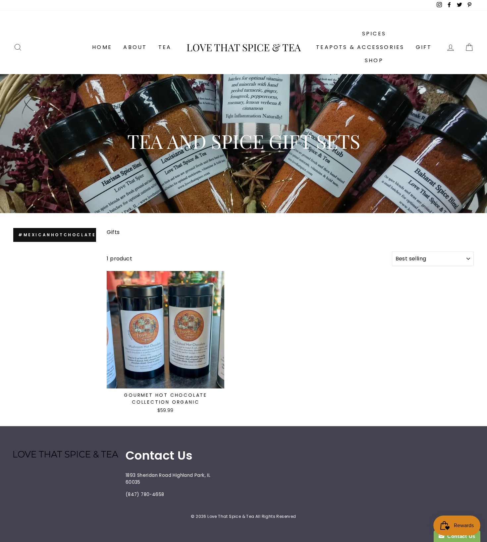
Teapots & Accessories (360, 47)
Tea (165, 47)
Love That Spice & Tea (244, 47)
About (135, 47)
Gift (424, 47)
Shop (374, 60)
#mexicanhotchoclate (57, 235)
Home (102, 47)
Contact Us (459, 536)
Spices (374, 33)
